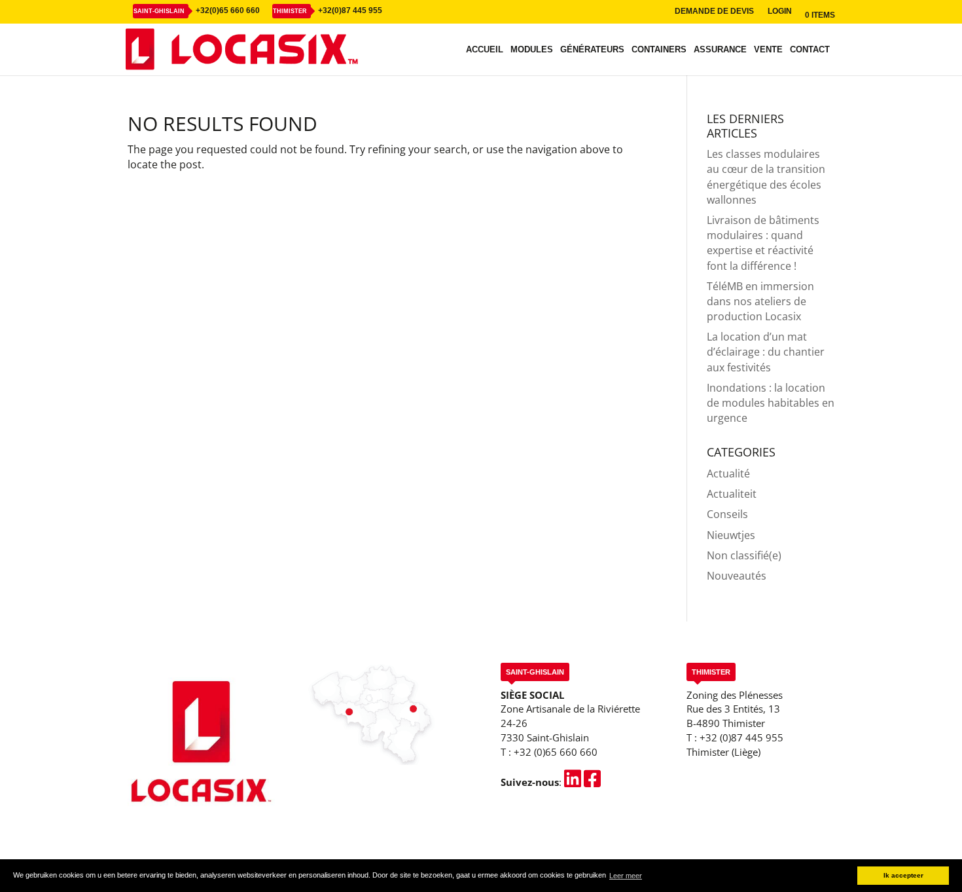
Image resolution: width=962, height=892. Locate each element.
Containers (659, 49)
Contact (810, 49)
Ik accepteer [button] (903, 875)
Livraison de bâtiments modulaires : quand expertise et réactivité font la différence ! (763, 243)
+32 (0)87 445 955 (741, 737)
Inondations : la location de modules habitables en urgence (770, 403)
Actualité (728, 473)
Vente (768, 49)
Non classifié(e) (744, 555)
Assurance (720, 49)
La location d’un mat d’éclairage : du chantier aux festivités (766, 351)
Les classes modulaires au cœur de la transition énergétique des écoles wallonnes (766, 177)
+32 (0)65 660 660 (555, 751)
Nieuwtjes (731, 535)
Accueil (484, 49)
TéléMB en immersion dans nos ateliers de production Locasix (760, 301)
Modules (531, 49)
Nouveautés (736, 575)
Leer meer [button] (625, 876)
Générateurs (592, 49)
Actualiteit (732, 494)
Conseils (727, 514)
